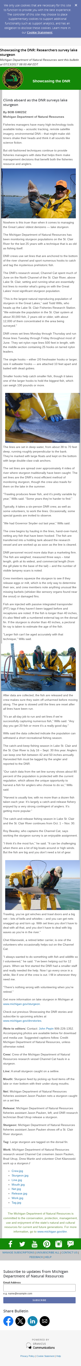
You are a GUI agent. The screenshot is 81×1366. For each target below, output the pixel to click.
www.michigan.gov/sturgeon (21, 1004)
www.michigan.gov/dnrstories (22, 1020)
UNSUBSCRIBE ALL (48, 1252)
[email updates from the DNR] (70, 1248)
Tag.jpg (16, 1202)
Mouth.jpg (18, 1184)
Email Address (12, 1282)
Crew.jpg (17, 1171)
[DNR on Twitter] (22, 1248)
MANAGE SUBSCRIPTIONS (18, 1252)
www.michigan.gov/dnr (52, 1231)
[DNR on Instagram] (58, 1248)
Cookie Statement (40, 32)
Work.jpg (17, 1198)
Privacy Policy (27, 1356)
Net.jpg (16, 1189)
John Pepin (46, 1028)
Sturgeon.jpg (20, 1175)
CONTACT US (69, 1252)
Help (58, 1356)
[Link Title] (34, 1248)
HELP (48, 1257)
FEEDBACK (36, 1257)
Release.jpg (19, 1193)
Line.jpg (17, 1180)
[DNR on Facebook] (10, 1248)
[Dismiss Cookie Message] (76, 4)
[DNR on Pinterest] (46, 1248)
